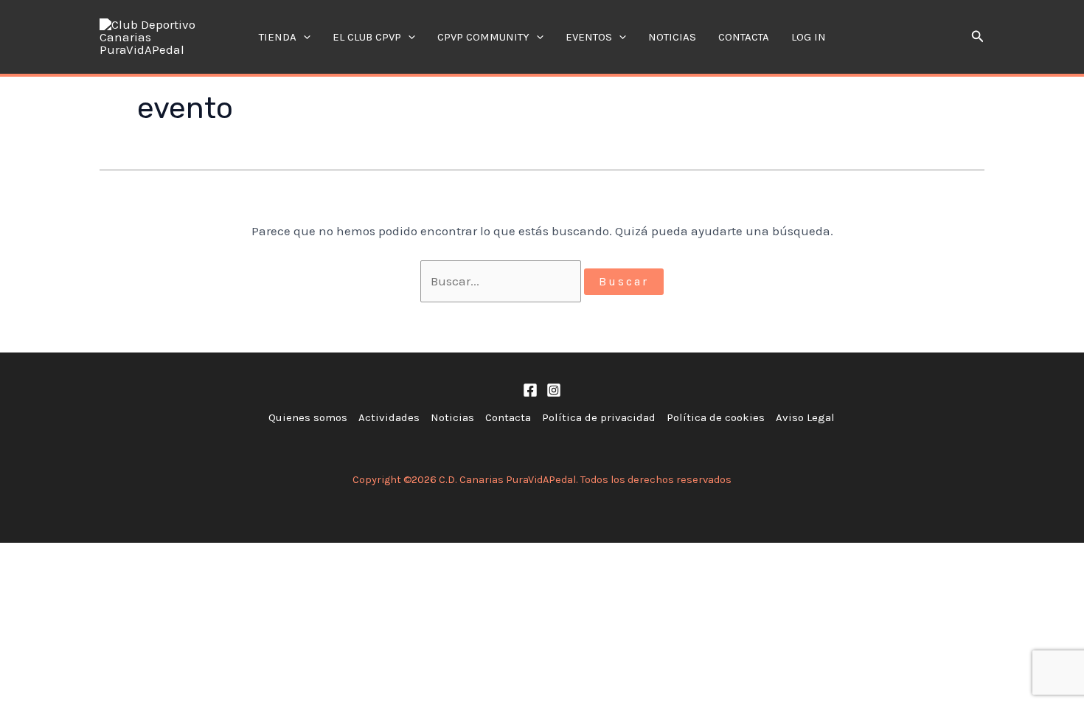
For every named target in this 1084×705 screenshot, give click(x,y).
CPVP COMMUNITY (483, 37)
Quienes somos (307, 417)
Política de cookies (716, 417)
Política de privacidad (599, 417)
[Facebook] (530, 390)
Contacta (743, 37)
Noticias (672, 37)
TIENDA (277, 37)
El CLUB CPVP (367, 37)
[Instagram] (553, 390)
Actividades (389, 417)
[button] (303, 37)
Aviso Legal (805, 417)
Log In (808, 37)
